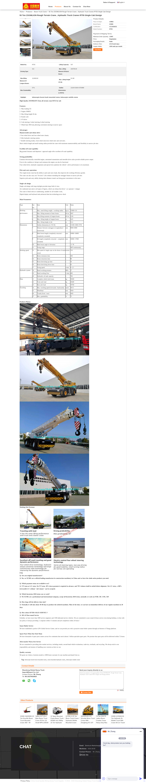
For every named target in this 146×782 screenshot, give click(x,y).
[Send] (140, 778)
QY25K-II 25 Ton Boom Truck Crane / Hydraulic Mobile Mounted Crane (72, 719)
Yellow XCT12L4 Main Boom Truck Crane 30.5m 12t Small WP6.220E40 (41, 719)
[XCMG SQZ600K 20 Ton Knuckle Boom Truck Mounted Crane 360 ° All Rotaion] (27, 709)
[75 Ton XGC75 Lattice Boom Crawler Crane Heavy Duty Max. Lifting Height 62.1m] (103, 709)
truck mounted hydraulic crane (56, 660)
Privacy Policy (25, 781)
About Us (67, 6)
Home (50, 6)
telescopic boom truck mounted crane (36, 660)
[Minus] (140, 731)
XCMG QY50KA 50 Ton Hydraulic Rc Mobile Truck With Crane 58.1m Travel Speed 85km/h (118, 720)
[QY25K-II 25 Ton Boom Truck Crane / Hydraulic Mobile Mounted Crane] (72, 709)
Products (58, 6)
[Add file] (103, 778)
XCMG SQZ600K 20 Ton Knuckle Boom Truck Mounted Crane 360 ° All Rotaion (27, 720)
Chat (26, 746)
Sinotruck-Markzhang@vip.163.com (97, 745)
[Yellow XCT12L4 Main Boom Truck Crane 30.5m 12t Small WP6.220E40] (42, 709)
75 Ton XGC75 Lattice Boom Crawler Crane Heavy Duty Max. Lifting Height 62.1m (103, 720)
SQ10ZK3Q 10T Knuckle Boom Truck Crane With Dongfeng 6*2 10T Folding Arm (88, 720)
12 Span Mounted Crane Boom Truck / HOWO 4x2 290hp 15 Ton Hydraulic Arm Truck (57, 720)
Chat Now (86, 6)
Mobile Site (84, 755)
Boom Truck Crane (40, 11)
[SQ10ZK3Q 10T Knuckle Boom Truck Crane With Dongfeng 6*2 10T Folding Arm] (87, 709)
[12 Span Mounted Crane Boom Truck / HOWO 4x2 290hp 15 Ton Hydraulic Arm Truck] (57, 709)
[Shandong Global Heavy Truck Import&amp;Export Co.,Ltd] (31, 6)
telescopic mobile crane (73, 660)
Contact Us (77, 6)
